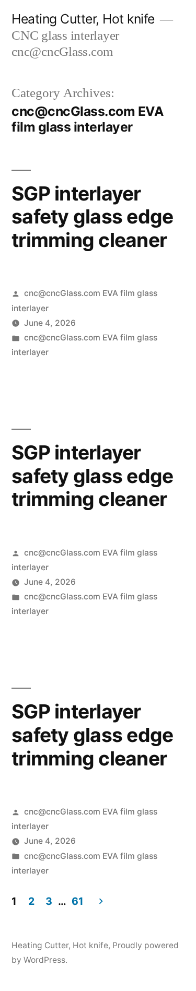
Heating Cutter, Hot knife (83, 19)
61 (77, 901)
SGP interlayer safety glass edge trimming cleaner (92, 217)
